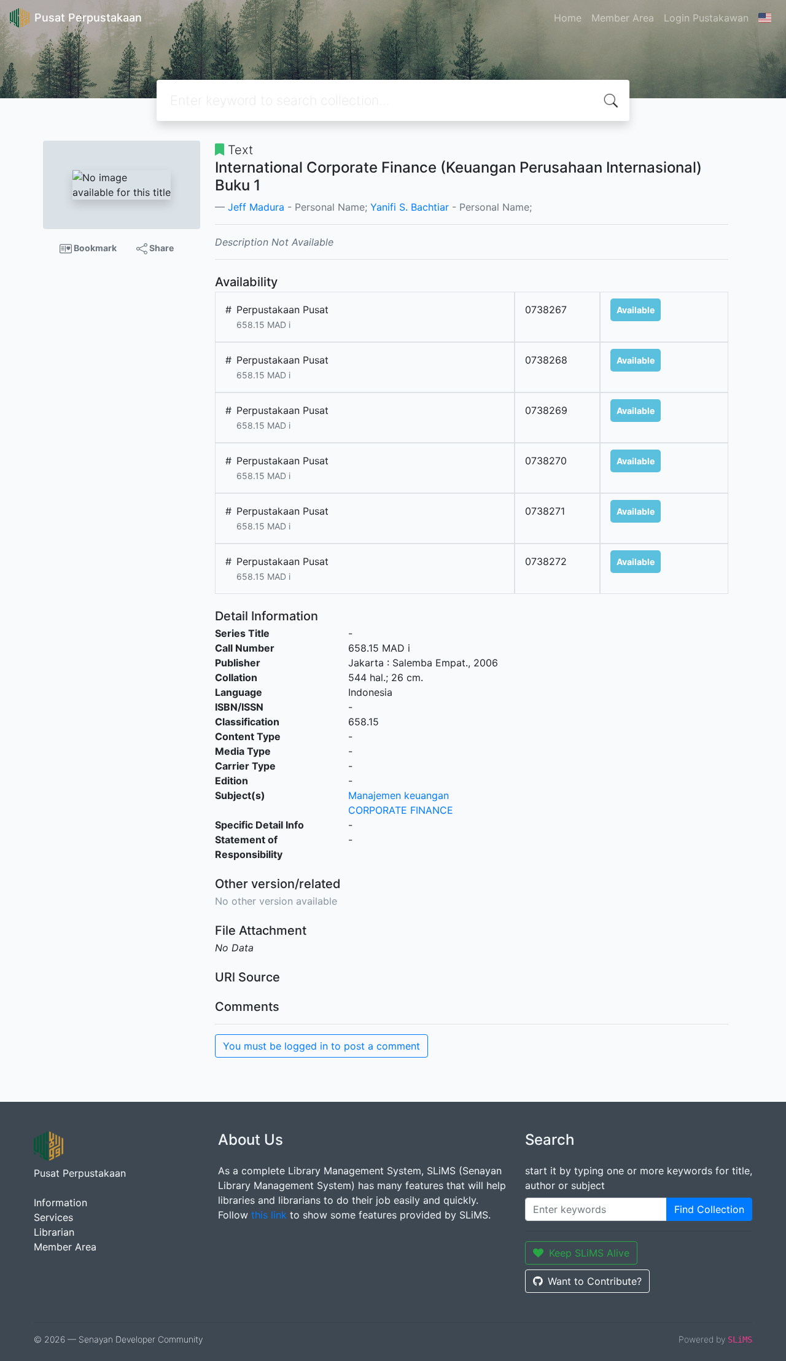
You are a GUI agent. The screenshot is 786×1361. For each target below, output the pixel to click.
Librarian (54, 1232)
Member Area (622, 18)
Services (53, 1217)
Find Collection (709, 1209)
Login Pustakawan (706, 18)
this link (269, 1215)
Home (568, 18)
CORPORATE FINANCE (400, 810)
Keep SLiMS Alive (589, 1253)
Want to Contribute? (595, 1281)
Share (160, 248)
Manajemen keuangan (398, 795)
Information (60, 1202)
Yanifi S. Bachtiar (409, 207)
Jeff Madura (256, 207)
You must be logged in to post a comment (321, 1046)
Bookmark (94, 248)
